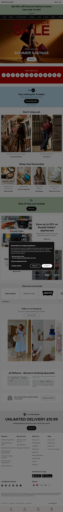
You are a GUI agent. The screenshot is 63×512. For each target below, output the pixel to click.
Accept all (47, 265)
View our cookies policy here (19, 261)
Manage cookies (16, 265)
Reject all (35, 265)
